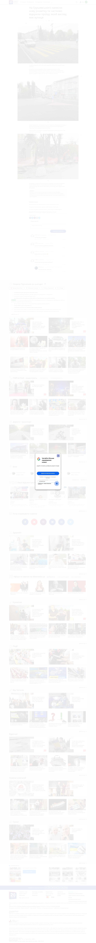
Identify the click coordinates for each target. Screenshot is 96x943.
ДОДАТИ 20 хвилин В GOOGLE (48, 473)
